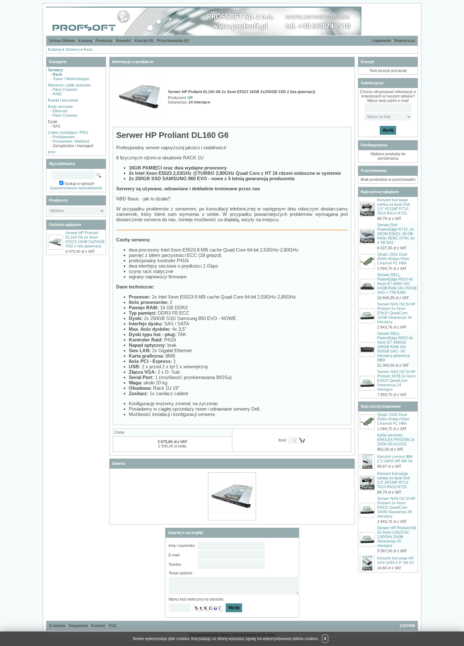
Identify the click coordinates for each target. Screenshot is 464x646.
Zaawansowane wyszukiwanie (76, 188)
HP (190, 98)
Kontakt (98, 626)
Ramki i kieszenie (63, 100)
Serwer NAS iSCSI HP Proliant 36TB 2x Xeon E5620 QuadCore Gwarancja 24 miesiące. (396, 381)
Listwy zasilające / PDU (68, 132)
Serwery (72, 49)
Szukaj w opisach (79, 183)
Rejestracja (404, 41)
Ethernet (60, 111)
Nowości (123, 41)
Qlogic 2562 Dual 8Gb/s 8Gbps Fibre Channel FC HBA (393, 258)
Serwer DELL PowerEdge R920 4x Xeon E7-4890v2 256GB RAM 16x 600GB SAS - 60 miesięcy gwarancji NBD (395, 346)
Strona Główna (62, 41)
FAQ (112, 626)
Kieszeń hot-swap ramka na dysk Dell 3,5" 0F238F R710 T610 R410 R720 (393, 207)
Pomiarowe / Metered (71, 141)
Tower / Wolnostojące (71, 79)
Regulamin (78, 626)
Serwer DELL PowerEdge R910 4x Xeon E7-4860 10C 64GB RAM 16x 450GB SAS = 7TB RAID (397, 284)
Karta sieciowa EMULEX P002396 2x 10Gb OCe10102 (396, 439)
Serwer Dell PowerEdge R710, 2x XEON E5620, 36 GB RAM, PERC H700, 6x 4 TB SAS (396, 234)
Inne (52, 152)
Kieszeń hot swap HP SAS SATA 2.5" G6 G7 (395, 560)
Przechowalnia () (173, 41)
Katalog (85, 41)
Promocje (104, 41)
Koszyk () (144, 41)
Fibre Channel (65, 89)
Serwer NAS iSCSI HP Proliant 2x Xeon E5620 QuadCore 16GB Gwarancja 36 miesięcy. (396, 313)
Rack (88, 49)
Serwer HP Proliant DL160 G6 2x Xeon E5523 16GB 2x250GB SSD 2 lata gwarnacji (84, 239)
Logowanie (381, 41)
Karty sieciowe (60, 106)
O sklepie (57, 626)
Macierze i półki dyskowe (69, 85)
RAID (57, 94)
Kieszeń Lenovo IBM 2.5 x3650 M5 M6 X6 (395, 458)
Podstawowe (64, 137)
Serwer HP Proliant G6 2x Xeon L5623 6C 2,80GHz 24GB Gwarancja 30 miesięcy (396, 537)
